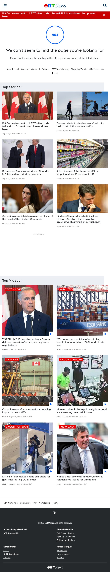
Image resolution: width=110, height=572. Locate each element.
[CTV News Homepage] (55, 5)
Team (55, 503)
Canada (25, 69)
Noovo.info (62, 550)
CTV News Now (96, 69)
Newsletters (44, 503)
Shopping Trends (79, 69)
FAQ (35, 503)
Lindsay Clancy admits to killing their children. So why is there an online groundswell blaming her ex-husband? (78, 219)
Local (16, 69)
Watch (34, 69)
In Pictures (44, 69)
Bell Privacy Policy (65, 533)
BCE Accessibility (11, 533)
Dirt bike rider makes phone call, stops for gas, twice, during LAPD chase (26, 478)
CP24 (6, 550)
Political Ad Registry (66, 540)
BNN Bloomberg (11, 554)
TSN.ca (6, 557)
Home (8, 69)
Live (56, 73)
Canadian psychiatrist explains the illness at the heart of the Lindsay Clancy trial (27, 218)
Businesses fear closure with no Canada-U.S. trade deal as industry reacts (25, 173)
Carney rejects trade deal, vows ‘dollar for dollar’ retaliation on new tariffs (80, 125)
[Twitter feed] (55, 512)
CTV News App (10, 503)
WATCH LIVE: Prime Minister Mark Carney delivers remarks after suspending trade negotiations (26, 342)
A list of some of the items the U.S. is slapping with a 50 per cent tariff (77, 173)
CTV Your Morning (60, 69)
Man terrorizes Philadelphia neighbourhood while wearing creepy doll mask (82, 411)
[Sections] (5, 6)
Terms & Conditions (66, 536)
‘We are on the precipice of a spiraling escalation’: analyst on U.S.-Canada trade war (80, 342)
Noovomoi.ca (63, 554)
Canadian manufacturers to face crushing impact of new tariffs (26, 411)
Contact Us (25, 503)
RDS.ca (60, 557)
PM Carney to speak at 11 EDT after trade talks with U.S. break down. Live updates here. (25, 126)
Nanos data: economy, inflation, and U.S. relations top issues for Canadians (80, 478)
